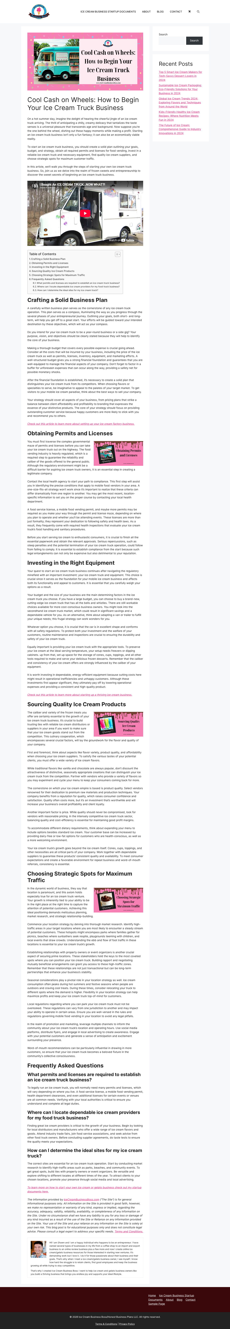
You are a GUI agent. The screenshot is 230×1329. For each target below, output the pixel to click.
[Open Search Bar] (198, 11)
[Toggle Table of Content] (116, 254)
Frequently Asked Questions (48, 279)
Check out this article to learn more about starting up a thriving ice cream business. (79, 694)
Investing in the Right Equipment (50, 266)
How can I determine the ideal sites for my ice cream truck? (67, 290)
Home (152, 1295)
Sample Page (156, 1303)
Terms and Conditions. (129, 1231)
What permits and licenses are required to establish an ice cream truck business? (78, 283)
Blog (160, 11)
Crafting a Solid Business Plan (48, 258)
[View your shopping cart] (189, 11)
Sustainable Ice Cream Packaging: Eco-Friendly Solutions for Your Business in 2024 (180, 89)
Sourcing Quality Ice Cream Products (53, 271)
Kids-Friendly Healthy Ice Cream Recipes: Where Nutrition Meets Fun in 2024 (179, 115)
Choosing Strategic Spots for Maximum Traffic (58, 275)
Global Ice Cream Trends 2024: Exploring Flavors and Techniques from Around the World (180, 102)
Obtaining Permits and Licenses (50, 263)
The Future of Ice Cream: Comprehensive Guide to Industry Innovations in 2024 (180, 129)
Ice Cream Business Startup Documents (108, 11)
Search (163, 34)
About (146, 11)
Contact (176, 11)
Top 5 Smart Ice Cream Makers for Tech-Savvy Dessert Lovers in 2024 (180, 76)
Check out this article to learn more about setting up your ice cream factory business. (81, 423)
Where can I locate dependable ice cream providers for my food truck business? (78, 286)
